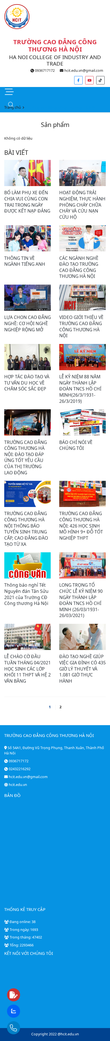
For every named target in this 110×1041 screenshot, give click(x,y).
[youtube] (89, 80)
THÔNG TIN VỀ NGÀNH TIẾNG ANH (24, 261)
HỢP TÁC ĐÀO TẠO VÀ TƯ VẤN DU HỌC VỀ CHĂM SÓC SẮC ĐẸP (26, 383)
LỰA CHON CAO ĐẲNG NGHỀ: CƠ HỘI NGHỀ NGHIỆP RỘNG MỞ (27, 323)
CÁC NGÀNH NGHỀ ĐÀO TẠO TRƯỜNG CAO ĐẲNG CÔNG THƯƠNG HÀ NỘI (78, 267)
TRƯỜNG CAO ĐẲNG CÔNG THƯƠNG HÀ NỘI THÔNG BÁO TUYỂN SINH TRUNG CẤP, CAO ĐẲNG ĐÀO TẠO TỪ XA (26, 528)
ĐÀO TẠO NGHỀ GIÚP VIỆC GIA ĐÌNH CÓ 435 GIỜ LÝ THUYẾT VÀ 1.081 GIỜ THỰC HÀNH (82, 668)
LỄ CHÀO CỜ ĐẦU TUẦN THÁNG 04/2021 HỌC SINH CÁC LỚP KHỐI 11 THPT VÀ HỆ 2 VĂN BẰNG (27, 668)
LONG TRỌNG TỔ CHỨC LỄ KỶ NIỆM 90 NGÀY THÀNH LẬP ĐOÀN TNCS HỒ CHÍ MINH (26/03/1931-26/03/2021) (81, 600)
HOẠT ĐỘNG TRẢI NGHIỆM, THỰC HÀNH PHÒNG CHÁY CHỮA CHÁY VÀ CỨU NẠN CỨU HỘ (82, 204)
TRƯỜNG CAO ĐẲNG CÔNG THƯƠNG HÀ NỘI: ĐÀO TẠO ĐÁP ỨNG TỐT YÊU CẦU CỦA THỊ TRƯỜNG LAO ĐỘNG (25, 457)
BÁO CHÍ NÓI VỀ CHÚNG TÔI (76, 445)
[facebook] (78, 80)
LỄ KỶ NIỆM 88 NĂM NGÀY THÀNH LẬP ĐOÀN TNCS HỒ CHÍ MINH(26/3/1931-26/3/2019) (80, 389)
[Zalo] (24, 1011)
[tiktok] (100, 80)
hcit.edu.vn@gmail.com (83, 70)
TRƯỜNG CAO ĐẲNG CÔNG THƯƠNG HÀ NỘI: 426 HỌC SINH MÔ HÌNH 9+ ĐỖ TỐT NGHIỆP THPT (81, 525)
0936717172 (44, 70)
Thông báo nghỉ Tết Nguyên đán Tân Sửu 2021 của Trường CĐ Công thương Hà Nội (26, 594)
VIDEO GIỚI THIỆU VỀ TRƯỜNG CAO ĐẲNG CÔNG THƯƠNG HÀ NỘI (81, 326)
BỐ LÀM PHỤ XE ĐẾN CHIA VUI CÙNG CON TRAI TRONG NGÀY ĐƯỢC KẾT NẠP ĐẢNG (27, 201)
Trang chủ (12, 107)
